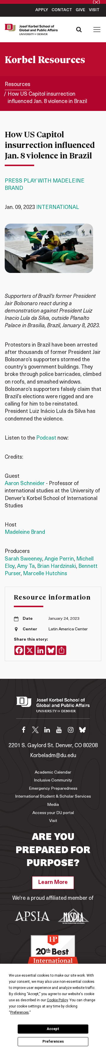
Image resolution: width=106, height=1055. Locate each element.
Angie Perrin (59, 559)
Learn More (53, 882)
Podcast (46, 438)
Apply (41, 10)
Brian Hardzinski (56, 566)
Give (80, 10)
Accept (53, 1029)
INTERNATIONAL (57, 207)
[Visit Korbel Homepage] (33, 30)
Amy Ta (26, 566)
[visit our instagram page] (70, 730)
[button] (96, 29)
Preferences (53, 1041)
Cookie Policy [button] (57, 1000)
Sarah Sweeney (23, 559)
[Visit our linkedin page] (47, 730)
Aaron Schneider (25, 484)
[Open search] (79, 29)
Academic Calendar (53, 772)
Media (53, 805)
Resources (17, 84)
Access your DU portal (53, 813)
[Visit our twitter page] (35, 730)
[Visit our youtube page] (59, 730)
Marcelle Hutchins (45, 574)
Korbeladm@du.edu (53, 756)
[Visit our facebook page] (23, 730)
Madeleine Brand (25, 532)
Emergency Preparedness (53, 788)
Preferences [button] (19, 1012)
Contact (62, 10)
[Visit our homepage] (53, 707)
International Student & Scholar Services (53, 796)
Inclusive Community (53, 780)
